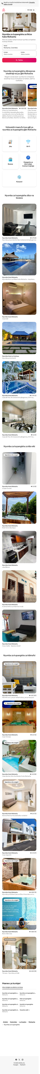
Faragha (15, 1065)
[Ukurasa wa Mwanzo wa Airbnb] (3, 10)
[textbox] (11, 54)
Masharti (22, 1065)
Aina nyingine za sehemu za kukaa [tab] (12, 987)
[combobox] (19, 48)
